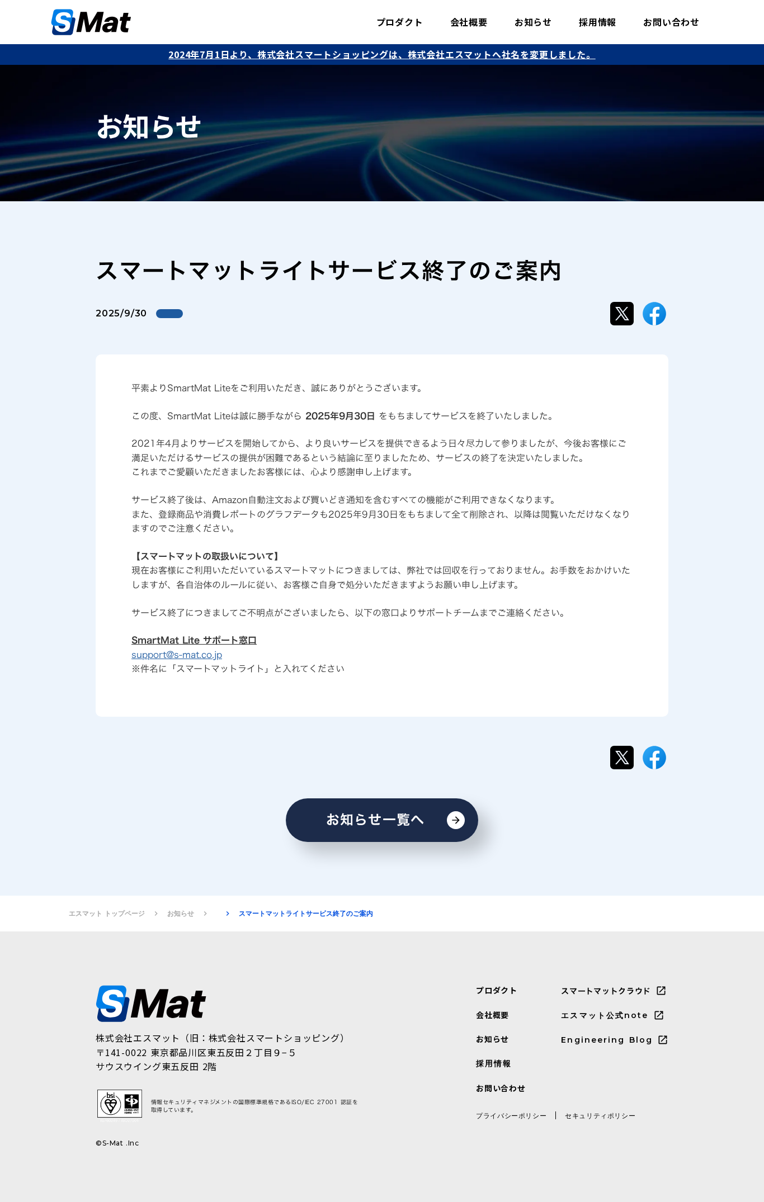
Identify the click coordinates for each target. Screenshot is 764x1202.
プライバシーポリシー (511, 1115)
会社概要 (469, 22)
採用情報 (597, 22)
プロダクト (399, 22)
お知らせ (533, 22)
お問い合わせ (671, 22)
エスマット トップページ (107, 913)
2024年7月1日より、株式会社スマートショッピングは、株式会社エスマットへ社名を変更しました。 (381, 54)
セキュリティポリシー (600, 1115)
